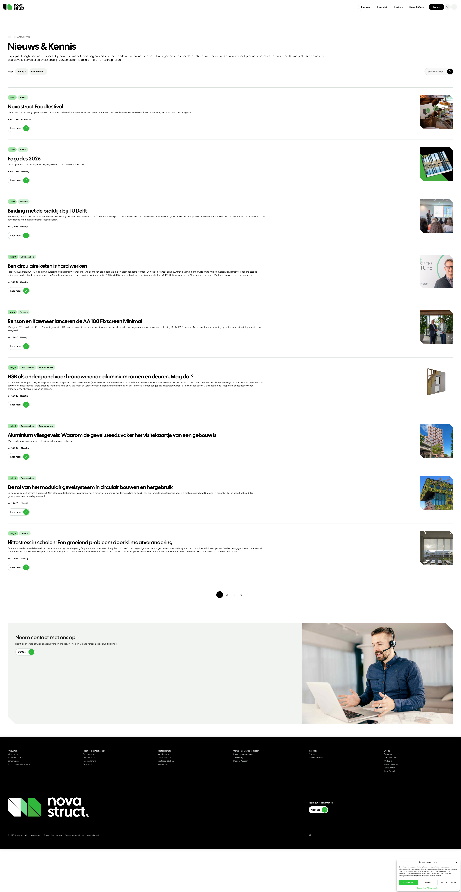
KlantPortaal (389, 771)
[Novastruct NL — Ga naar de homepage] (14, 7)
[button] (456, 862)
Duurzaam (87, 764)
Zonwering (238, 757)
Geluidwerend (89, 757)
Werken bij (388, 761)
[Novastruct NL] (48, 807)
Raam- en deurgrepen (243, 754)
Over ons (388, 754)
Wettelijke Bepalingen (74, 835)
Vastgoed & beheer (166, 761)
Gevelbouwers (164, 757)
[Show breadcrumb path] (9, 37)
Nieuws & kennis (391, 764)
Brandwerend (89, 754)
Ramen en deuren (15, 757)
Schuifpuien (13, 761)
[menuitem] (367, 7)
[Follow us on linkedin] (310, 835)
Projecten (313, 754)
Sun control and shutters (19, 764)
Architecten (163, 754)
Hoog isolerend (89, 761)
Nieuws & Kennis (21, 36)
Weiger (428, 882)
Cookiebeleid (421, 888)
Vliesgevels (13, 754)
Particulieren (389, 767)
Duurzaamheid (390, 757)
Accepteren (408, 882)
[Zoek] (448, 7)
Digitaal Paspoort (240, 761)
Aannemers (163, 764)
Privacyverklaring (432, 888)
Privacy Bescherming (53, 835)
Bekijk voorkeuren (448, 882)
